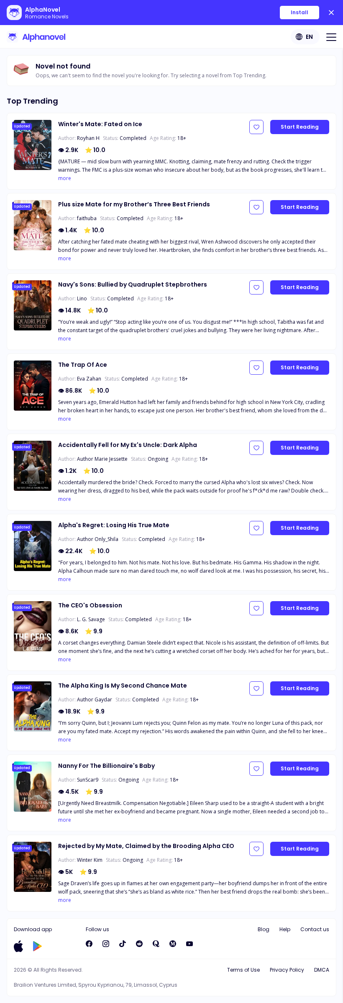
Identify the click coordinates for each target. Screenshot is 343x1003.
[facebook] (89, 943)
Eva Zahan (89, 378)
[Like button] (256, 127)
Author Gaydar (94, 699)
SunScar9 (87, 779)
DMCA (321, 969)
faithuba (87, 218)
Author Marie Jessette (102, 458)
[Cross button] (331, 13)
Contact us (314, 929)
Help (284, 929)
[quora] (156, 943)
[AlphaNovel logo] (36, 36)
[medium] (172, 943)
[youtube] (189, 943)
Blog (263, 929)
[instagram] (105, 943)
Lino (82, 298)
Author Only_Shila (97, 539)
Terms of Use (243, 969)
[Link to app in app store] (18, 946)
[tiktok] (122, 943)
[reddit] (139, 943)
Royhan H (88, 138)
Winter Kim (89, 859)
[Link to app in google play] (37, 946)
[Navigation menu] (331, 37)
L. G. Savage (91, 619)
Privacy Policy (287, 969)
